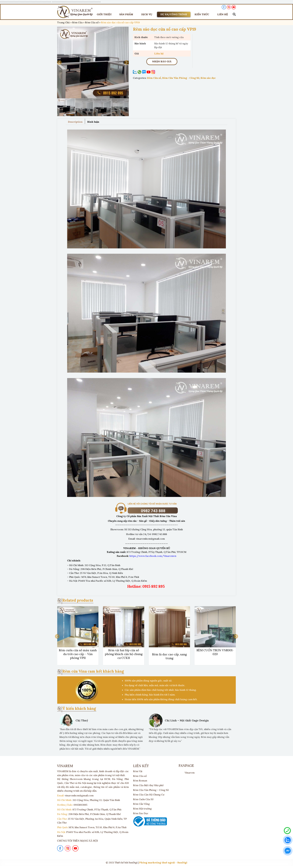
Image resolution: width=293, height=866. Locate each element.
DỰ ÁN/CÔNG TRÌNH (173, 14)
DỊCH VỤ (146, 14)
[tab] (75, 121)
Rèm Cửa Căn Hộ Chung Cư (148, 794)
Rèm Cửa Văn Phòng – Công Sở (151, 789)
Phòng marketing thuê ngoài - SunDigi (163, 862)
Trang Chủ (63, 22)
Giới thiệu (104, 14)
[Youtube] (149, 72)
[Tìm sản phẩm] (233, 14)
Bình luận (93, 121)
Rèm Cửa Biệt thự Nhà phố (148, 785)
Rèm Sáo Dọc (140, 813)
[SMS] (144, 72)
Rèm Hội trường (142, 808)
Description (75, 121)
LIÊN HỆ (222, 14)
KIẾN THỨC (202, 14)
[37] (93, 62)
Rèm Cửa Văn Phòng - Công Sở (180, 77)
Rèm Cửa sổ (92, 22)
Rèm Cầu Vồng (141, 803)
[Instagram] (153, 72)
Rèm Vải (137, 771)
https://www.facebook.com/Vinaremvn (153, 555)
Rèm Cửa (77, 22)
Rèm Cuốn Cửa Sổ (143, 799)
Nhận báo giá (162, 61)
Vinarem (190, 772)
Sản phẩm (126, 14)
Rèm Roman (140, 780)
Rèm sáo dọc (208, 77)
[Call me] (135, 72)
